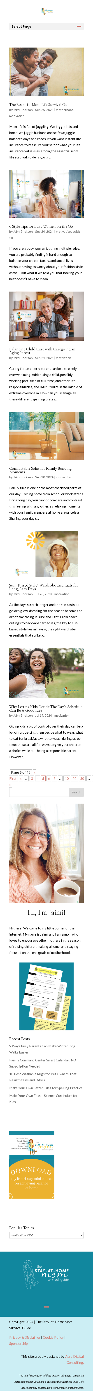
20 (74, 778)
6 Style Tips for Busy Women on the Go (41, 226)
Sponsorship (18, 1343)
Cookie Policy (53, 1337)
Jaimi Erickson (23, 110)
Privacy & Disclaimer (24, 1337)
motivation (16, 116)
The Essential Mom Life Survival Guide (40, 105)
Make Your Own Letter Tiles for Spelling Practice (46, 1088)
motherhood (65, 110)
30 (82, 778)
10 (67, 778)
